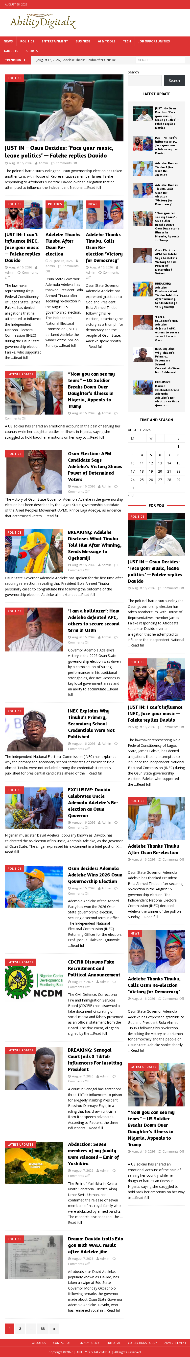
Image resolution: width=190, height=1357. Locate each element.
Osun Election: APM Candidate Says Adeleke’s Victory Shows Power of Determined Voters (95, 466)
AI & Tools (106, 41)
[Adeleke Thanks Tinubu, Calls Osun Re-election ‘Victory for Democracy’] (104, 214)
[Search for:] (160, 60)
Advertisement (175, 1343)
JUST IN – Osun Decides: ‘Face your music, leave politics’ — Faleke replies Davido (167, 117)
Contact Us (61, 1343)
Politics (27, 41)
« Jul (131, 495)
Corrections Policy (142, 1343)
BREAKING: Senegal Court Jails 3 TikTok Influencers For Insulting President (95, 1059)
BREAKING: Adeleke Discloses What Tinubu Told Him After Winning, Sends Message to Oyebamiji (94, 545)
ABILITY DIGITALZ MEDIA (93, 1352)
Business (83, 41)
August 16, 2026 (20, 163)
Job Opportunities (154, 41)
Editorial (113, 1343)
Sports (32, 51)
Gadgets (11, 51)
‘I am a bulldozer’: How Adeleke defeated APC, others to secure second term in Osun (93, 620)
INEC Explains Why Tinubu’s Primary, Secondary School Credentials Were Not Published (91, 724)
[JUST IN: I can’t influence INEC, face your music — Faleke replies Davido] (24, 214)
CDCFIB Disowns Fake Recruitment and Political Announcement (94, 968)
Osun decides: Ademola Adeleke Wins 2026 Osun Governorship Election (95, 874)
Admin (43, 163)
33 (43, 1328)
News (8, 41)
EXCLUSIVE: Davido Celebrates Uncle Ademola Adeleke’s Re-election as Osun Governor (93, 802)
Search (133, 72)
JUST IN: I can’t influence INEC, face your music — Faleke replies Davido (22, 247)
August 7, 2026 (82, 981)
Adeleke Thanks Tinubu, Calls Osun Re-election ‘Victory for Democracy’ (104, 247)
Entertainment (55, 41)
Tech (127, 41)
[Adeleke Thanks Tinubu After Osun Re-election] (64, 214)
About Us (39, 1343)
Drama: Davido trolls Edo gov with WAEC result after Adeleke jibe (95, 1245)
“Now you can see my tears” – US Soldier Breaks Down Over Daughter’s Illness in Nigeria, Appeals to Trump (91, 390)
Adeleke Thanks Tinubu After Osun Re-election (63, 244)
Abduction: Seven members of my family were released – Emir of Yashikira (93, 1153)
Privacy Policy (88, 1343)
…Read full (92, 187)
